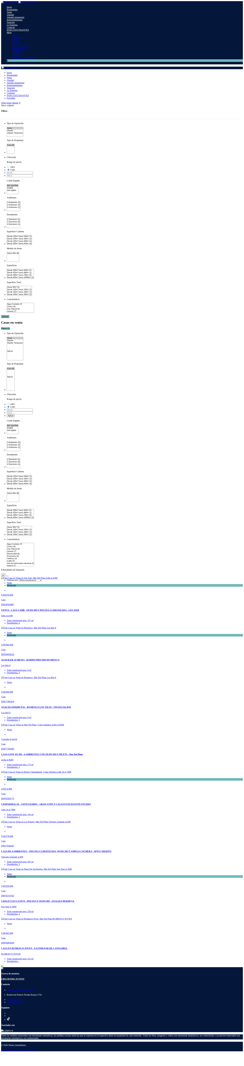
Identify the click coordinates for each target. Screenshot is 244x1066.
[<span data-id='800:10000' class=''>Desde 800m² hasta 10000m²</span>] (20, 277)
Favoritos (11, 98)
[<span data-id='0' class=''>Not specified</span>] (12, 185)
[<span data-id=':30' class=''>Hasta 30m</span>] (13, 253)
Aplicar (11, 416)
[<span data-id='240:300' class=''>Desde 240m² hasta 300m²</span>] (19, 241)
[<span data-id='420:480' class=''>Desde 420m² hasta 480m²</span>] (20, 273)
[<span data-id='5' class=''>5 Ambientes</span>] (13, 207)
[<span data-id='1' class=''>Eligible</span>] (12, 188)
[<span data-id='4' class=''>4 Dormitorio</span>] (13, 224)
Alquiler (10, 15)
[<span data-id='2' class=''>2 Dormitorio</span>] (13, 219)
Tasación (11, 22)
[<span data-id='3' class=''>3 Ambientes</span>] (13, 202)
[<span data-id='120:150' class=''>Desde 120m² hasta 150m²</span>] (19, 236)
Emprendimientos (14, 20)
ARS (12, 167)
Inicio (9, 7)
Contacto (11, 27)
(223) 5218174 (13, 999)
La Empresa (12, 25)
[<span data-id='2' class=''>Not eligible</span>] (12, 190)
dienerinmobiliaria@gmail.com (20, 990)
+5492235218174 (15, 1002)
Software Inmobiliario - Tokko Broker (18, 1050)
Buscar (5, 316)
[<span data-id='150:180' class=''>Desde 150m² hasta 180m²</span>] (19, 239)
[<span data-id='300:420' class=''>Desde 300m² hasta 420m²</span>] (19, 243)
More (9, 32)
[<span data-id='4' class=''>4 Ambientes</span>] (13, 205)
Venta (9, 12)
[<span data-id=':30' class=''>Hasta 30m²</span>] (19, 287)
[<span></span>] (15, 351)
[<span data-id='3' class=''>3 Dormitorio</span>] (13, 222)
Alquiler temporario (15, 17)
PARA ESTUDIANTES (18, 30)
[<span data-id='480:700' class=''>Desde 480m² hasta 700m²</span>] (20, 275)
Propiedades (12, 9)
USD (12, 170)
